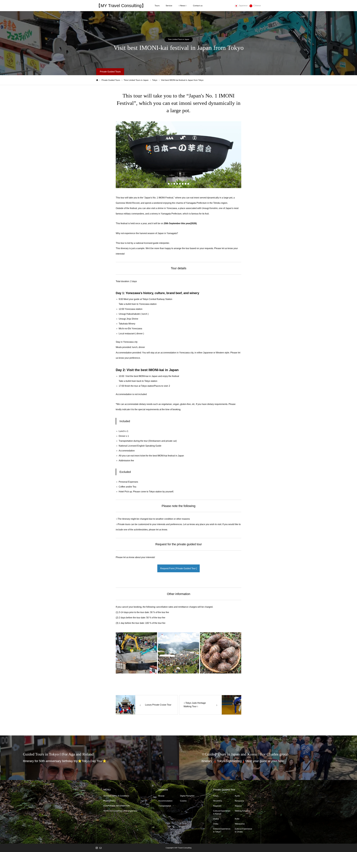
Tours (157, 5)
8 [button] (188, 184)
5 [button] (180, 184)
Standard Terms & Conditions (116, 796)
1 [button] (169, 184)
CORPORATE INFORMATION (116, 806)
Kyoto (237, 796)
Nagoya (238, 806)
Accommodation (165, 801)
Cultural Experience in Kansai (221, 812)
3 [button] (174, 184)
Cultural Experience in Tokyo (221, 830)
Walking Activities (242, 811)
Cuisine (183, 801)
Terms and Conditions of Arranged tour (120, 811)
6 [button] (183, 184)
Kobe (237, 819)
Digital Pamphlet (187, 796)
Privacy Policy (109, 801)
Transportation (164, 806)
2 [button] (171, 184)
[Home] (97, 80)
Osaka (216, 819)
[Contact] (100, 847)
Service (169, 5)
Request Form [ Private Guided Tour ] (178, 568)
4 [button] (177, 184)
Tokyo (215, 796)
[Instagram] (96, 847)
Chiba (215, 824)
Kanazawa (239, 801)
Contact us (197, 5)
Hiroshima (217, 801)
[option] (178, 154)
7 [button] (185, 184)
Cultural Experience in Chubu (243, 830)
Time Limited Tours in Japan (178, 39)
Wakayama (240, 824)
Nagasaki (217, 806)
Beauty (161, 796)
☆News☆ (182, 5)
